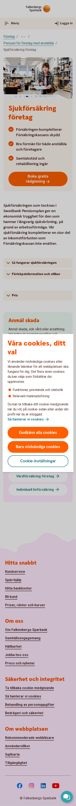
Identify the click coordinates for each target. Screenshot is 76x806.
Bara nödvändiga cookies (38, 447)
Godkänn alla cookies (38, 432)
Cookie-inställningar (38, 461)
